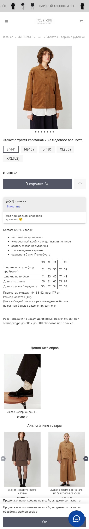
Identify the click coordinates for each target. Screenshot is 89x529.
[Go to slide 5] (47, 132)
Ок (44, 522)
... (39, 37)
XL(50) (65, 149)
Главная (8, 37)
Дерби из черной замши (22, 412)
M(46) (29, 149)
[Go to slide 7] (53, 132)
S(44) (11, 149)
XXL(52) (13, 158)
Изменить (13, 206)
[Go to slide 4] (44, 132)
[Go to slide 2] (38, 132)
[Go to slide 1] (35, 132)
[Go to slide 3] (41, 132)
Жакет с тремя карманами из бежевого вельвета (66, 491)
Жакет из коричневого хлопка (22, 491)
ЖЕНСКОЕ (25, 37)
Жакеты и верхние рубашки (66, 37)
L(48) (46, 149)
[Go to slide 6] (50, 132)
